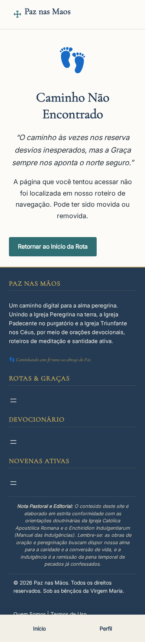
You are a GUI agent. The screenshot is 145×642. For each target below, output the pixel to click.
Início (39, 628)
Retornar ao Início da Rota (53, 246)
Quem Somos (29, 614)
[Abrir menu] (13, 400)
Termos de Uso (69, 614)
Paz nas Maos (48, 11)
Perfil (106, 628)
